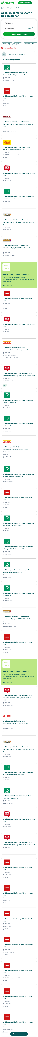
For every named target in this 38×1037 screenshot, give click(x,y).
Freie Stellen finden (19, 34)
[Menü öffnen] (35, 3)
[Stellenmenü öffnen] (34, 66)
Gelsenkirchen (16, 8)
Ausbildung (8, 8)
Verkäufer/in (25, 8)
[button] (29, 29)
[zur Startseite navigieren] (2, 8)
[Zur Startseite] (7, 2)
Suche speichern (19, 1034)
